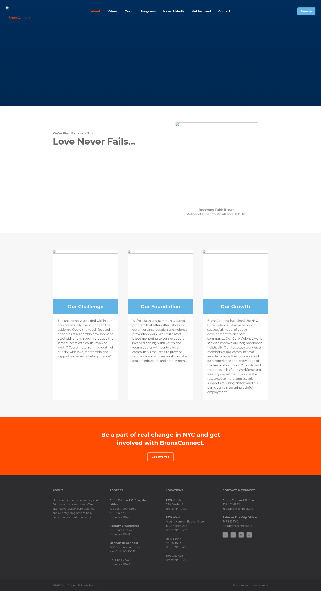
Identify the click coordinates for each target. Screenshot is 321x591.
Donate (306, 11)
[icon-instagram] (242, 535)
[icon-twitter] (234, 535)
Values (112, 11)
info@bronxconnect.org (238, 508)
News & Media (173, 11)
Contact (224, 11)
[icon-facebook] (226, 535)
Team (129, 11)
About (95, 11)
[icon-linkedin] (249, 535)
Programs (148, 11)
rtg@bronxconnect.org (237, 525)
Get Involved (201, 11)
